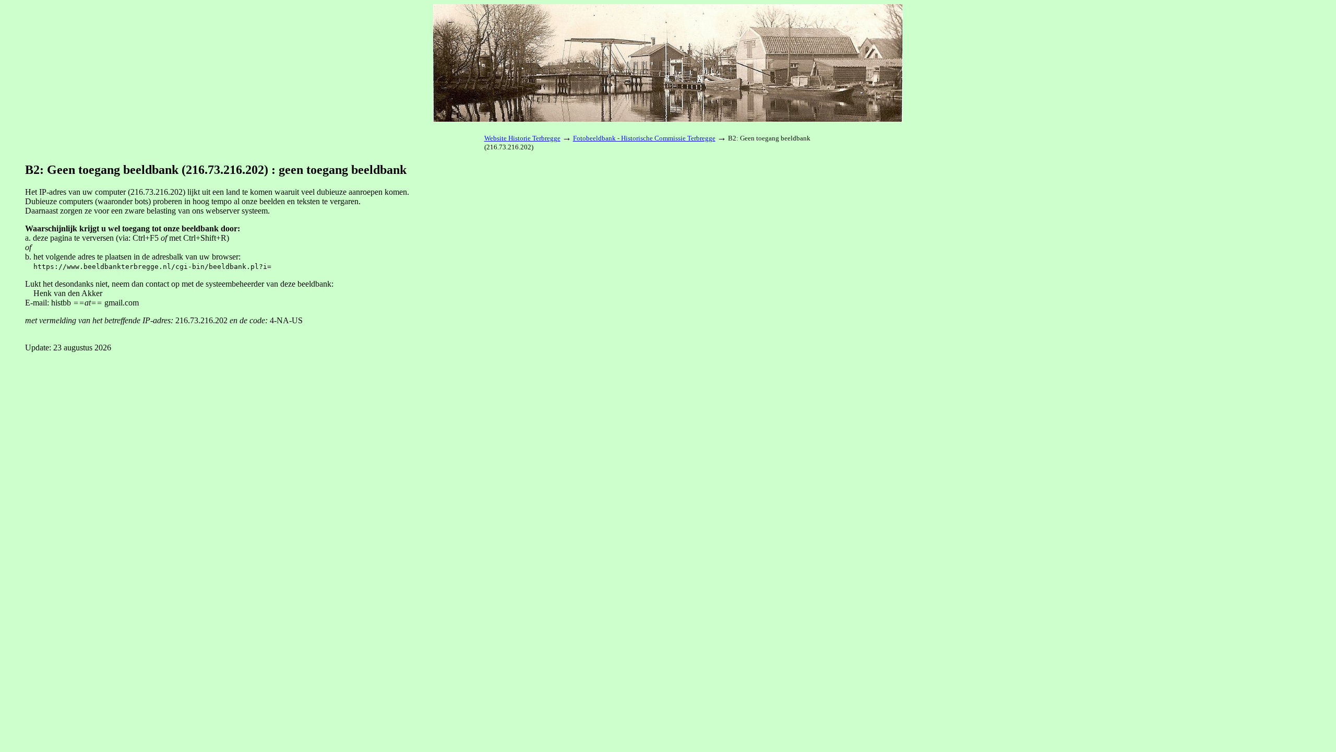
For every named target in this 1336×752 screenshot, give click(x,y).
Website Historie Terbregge (522, 138)
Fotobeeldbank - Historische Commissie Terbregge (644, 138)
